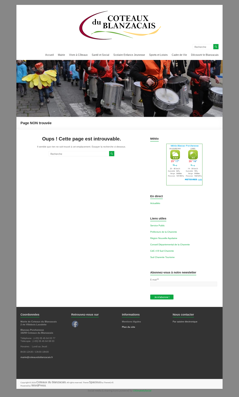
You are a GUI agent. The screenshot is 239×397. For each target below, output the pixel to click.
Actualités (155, 203)
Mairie (61, 54)
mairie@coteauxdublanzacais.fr (36, 357)
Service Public (157, 225)
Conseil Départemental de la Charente (170, 244)
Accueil (49, 54)
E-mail (154, 279)
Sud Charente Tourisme (162, 257)
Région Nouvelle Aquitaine (163, 238)
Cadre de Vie (179, 54)
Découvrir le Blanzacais (205, 54)
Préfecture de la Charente (163, 232)
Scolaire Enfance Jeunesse (129, 54)
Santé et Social (100, 54)
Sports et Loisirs (158, 54)
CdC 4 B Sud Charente (162, 251)
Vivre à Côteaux (78, 54)
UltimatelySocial (142, 390)
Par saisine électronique (185, 321)
